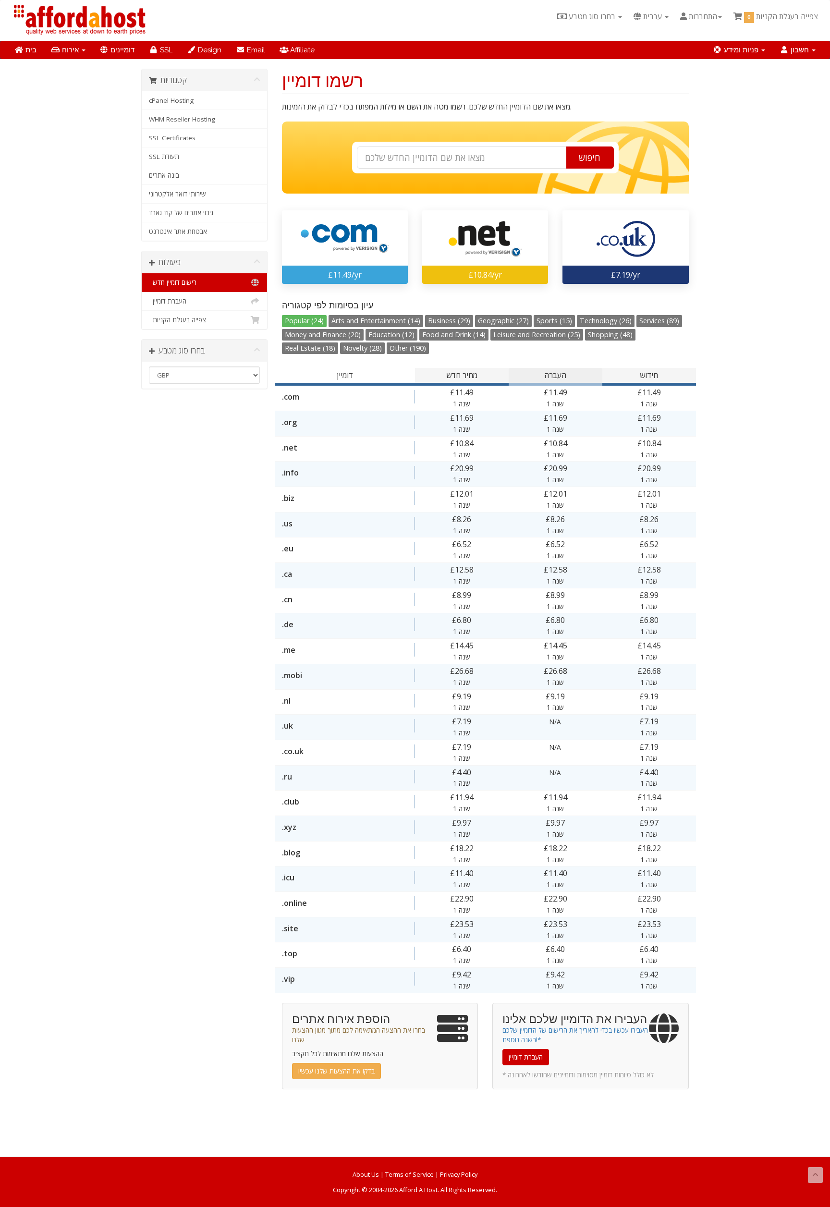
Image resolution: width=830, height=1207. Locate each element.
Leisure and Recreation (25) (536, 334)
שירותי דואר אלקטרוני (177, 194)
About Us (366, 1174)
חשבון (800, 50)
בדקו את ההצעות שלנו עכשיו (336, 1070)
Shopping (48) (610, 334)
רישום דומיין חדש (172, 282)
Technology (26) (606, 320)
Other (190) (408, 348)
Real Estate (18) (310, 348)
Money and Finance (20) (323, 334)
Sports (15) (554, 320)
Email (255, 50)
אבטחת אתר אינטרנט (178, 231)
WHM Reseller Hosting (182, 119)
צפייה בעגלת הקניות (177, 320)
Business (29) (449, 320)
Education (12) (391, 334)
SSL (165, 50)
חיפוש (589, 157)
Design (208, 50)
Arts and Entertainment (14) (375, 320)
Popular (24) (304, 320)
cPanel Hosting (171, 100)
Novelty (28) (362, 348)
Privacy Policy (458, 1174)
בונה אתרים (164, 175)
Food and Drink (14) (454, 334)
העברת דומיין (167, 301)
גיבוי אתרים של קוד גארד (181, 212)
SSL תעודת (164, 156)
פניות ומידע (741, 50)
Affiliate (301, 50)
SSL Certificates (172, 138)
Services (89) (659, 320)
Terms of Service (409, 1174)
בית (30, 50)
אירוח (70, 50)
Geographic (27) (503, 320)
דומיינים (121, 50)
